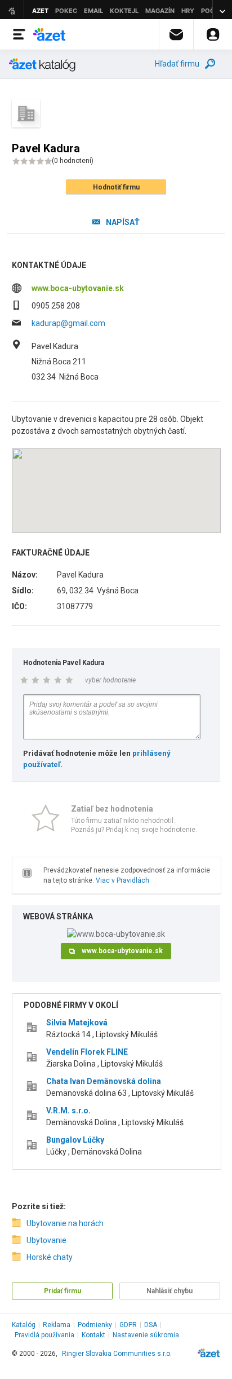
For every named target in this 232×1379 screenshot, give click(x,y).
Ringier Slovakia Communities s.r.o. (117, 1354)
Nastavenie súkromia (146, 1335)
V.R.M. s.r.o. (68, 1110)
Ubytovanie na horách (65, 1223)
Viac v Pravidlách (122, 880)
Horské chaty (49, 1257)
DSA (150, 1325)
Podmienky (95, 1325)
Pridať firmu (62, 1291)
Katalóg (23, 1325)
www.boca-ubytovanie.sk (78, 288)
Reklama (56, 1325)
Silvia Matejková (77, 1022)
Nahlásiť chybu (169, 1291)
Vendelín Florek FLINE (87, 1051)
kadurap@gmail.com (68, 323)
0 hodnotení (72, 161)
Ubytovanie (46, 1240)
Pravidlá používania (44, 1335)
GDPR (128, 1325)
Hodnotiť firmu (116, 187)
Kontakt (93, 1335)
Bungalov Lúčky (75, 1139)
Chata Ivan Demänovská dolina (103, 1081)
